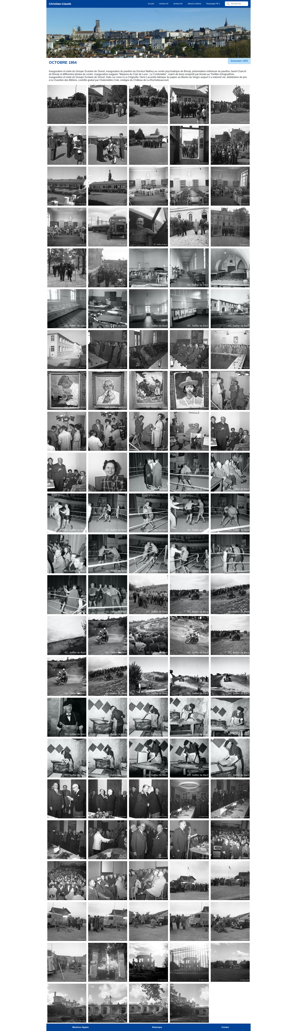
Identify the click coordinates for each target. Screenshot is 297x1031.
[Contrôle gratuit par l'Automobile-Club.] (189, 880)
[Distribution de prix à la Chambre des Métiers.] (189, 839)
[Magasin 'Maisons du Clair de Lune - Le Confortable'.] (230, 390)
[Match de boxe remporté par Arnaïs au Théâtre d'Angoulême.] (148, 472)
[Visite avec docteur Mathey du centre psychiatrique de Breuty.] (189, 226)
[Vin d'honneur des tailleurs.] (107, 349)
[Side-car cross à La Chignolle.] (148, 594)
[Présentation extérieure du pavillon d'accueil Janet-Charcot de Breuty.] (230, 308)
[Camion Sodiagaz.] (107, 226)
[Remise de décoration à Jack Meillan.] (66, 798)
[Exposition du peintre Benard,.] (66, 390)
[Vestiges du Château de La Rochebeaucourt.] (107, 962)
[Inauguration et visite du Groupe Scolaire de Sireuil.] (66, 104)
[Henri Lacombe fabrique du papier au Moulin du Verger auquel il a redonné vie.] (66, 717)
